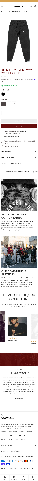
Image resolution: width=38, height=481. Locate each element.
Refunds (4, 468)
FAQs (16, 439)
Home (3, 12)
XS (3, 103)
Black (3, 94)
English (3, 451)
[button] (35, 6)
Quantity (4, 109)
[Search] (31, 6)
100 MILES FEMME (14, 12)
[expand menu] (2, 6)
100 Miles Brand (12, 456)
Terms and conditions (26, 468)
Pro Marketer (29, 456)
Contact (10, 439)
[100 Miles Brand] (19, 6)
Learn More (19, 398)
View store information (11, 136)
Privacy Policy (13, 468)
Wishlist (22, 439)
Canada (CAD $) (15, 451)
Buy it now (19, 126)
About (3, 439)
